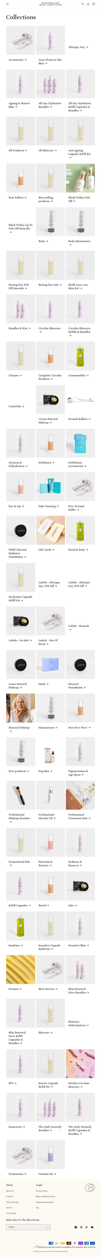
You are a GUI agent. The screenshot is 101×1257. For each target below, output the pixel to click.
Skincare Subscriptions (77, 1023)
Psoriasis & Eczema (46, 863)
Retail (42, 905)
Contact (9, 1196)
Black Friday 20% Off (79, 199)
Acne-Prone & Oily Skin (50, 61)
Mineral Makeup (19, 727)
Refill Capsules (18, 905)
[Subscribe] (47, 1227)
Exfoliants (45, 462)
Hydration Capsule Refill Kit (20, 598)
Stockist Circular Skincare (78, 1084)
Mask (42, 684)
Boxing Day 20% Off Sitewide (19, 286)
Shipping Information (45, 1202)
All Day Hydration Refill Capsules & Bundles (79, 107)
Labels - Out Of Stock (48, 642)
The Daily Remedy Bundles (50, 1128)
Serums (13, 989)
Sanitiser (14, 945)
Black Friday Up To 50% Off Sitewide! (21, 226)
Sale (71, 905)
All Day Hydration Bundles (50, 105)
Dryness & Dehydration (17, 464)
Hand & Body (76, 549)
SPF (11, 1083)
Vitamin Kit (46, 1174)
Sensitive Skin (77, 945)
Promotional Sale (19, 861)
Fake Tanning (47, 506)
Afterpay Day (76, 47)
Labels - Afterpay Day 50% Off (79, 584)
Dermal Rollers (77, 419)
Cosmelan (15, 406)
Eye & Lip (15, 506)
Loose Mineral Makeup (18, 685)
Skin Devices (46, 989)
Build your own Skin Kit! (78, 286)
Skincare (44, 1032)
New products (17, 771)
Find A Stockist (12, 1202)
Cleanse (14, 375)
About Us (10, 1191)
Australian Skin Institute (47, 1251)
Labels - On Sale (19, 640)
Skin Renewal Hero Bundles (77, 990)
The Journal (11, 1213)
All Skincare (46, 150)
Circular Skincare (50, 328)
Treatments (16, 1174)
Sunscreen (15, 1126)
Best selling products (46, 199)
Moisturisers (47, 727)
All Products (16, 150)
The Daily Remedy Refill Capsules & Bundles (80, 1130)
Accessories (16, 59)
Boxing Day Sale (49, 284)
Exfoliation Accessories (75, 464)
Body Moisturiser (79, 241)
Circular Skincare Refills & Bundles (79, 330)
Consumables (77, 375)
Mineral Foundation (75, 685)
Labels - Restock (78, 626)
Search (9, 1208)
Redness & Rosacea (75, 863)
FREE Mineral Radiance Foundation (17, 553)
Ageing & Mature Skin (19, 105)
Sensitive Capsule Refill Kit (50, 947)
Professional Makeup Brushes (19, 816)
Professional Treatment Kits (77, 816)
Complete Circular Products (50, 377)
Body (42, 241)
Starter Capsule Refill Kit (48, 1084)
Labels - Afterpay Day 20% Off (49, 584)
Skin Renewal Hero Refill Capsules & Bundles (17, 1038)
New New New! (77, 727)
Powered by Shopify (61, 1251)
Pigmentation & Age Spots (78, 772)
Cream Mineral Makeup (48, 420)
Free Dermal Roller (76, 507)
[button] (7, 4)
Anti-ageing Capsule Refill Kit (79, 152)
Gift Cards (45, 549)
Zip (37, 1208)
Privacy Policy (42, 1191)
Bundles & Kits (18, 328)
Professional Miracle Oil (46, 816)
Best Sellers (16, 197)
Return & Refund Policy (45, 1196)
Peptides (44, 771)
